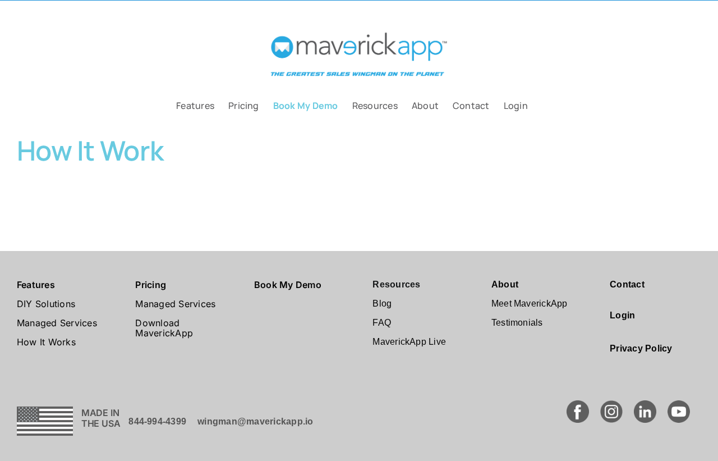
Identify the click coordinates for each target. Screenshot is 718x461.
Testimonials (517, 322)
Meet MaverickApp (529, 303)
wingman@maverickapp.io (255, 421)
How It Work (90, 150)
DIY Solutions (46, 303)
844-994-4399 (157, 421)
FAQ (381, 322)
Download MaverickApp (164, 328)
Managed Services (57, 322)
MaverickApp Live (409, 341)
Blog (382, 303)
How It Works (46, 342)
